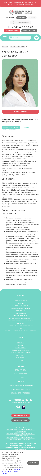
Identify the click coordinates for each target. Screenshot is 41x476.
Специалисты (20, 370)
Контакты (20, 382)
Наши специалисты (17, 46)
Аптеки (20, 360)
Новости (20, 378)
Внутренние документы (20, 389)
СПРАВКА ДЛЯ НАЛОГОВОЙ (20, 393)
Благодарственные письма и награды (20, 326)
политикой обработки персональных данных (11, 471)
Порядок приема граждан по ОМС (20, 318)
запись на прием (20, 112)
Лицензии (20, 303)
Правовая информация (20, 306)
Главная (5, 46)
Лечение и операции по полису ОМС (20, 321)
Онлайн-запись (20, 415)
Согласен (33, 463)
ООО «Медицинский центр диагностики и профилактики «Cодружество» (20, 438)
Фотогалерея (20, 311)
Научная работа (20, 374)
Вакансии (20, 323)
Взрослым (20, 343)
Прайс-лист (20, 366)
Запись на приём (12, 30)
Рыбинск (32, 18)
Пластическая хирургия (20, 350)
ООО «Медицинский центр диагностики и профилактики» (20, 430)
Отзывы (20, 328)
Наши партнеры (20, 313)
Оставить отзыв (29, 30)
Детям (20, 345)
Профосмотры (20, 348)
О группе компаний (20, 301)
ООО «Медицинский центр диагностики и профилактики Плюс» (20, 434)
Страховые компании (20, 316)
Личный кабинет (22, 22)
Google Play (29, 4)
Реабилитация (20, 358)
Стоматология (20, 355)
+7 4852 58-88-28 (22, 27)
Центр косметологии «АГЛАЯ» (20, 353)
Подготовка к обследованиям (20, 385)
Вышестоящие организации (20, 308)
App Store (19, 4)
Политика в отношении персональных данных (20, 331)
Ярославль (21, 18)
